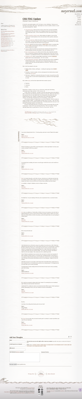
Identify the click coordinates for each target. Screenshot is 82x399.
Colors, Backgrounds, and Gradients (31, 59)
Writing (79, 19)
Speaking (79, 21)
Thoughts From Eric (50, 391)
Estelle (29, 80)
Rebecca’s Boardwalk (51, 373)
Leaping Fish (3, 46)
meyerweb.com (71, 10)
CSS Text (27, 48)
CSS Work (79, 16)
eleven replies (48, 113)
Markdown (18, 352)
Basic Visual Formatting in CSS (31, 52)
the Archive (41, 374)
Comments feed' (71, 337)
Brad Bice (23, 151)
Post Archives (77, 14)
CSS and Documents (29, 29)
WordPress (62, 391)
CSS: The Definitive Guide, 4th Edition (7, 31)
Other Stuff (78, 23)
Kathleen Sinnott (24, 136)
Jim (22, 183)
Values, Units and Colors (29, 40)
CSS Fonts (27, 44)
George (24, 318)
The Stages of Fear (31, 373)
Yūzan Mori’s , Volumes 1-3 (11, 392)
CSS (28, 113)
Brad (22, 178)
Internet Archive (31, 393)
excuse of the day (30, 387)
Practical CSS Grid (4, 38)
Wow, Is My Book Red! (5, 43)
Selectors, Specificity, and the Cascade (32, 35)
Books (26, 113)
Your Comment (16, 352)
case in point (33, 73)
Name (10, 340)
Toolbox (79, 17)
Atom (14, 26)
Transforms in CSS (28, 56)
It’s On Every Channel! (5, 45)
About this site (78, 24)
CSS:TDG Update (32, 19)
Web (30, 113)
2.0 (10, 26)
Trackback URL (69, 337)
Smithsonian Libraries (21, 393)
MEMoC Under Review (5, 42)
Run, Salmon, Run (4, 39)
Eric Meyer (23, 187)
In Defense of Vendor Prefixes (6, 41)
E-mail (15, 344)
